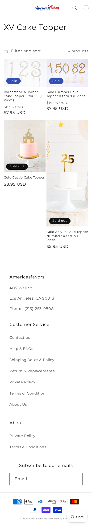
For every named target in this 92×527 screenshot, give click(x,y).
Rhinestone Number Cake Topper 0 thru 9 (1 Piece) (23, 96)
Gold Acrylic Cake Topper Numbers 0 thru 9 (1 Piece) (67, 236)
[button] (6, 7)
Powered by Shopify (60, 519)
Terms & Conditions (27, 447)
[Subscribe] (76, 479)
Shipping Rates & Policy (31, 360)
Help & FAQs (21, 349)
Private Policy (22, 382)
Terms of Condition (27, 393)
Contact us (19, 337)
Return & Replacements (31, 371)
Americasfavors (38, 519)
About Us (18, 404)
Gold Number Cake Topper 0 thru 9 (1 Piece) (66, 94)
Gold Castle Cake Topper (24, 177)
